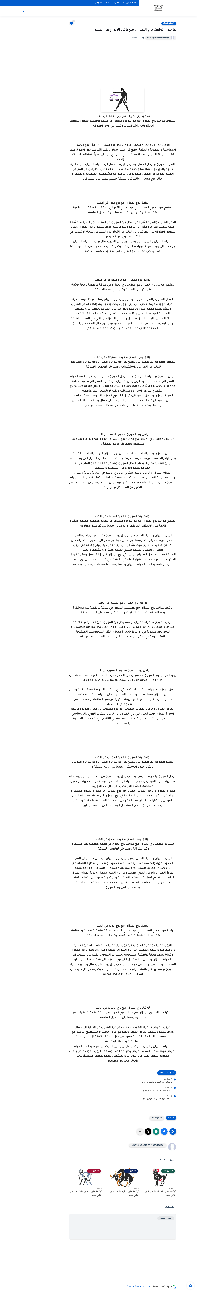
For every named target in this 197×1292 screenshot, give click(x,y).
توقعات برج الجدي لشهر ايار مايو (157, 1099)
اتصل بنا (116, 3)
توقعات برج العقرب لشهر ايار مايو (157, 1082)
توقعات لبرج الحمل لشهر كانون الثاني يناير (160, 1193)
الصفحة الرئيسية (129, 3)
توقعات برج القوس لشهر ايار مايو (157, 1091)
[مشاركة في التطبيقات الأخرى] (140, 1131)
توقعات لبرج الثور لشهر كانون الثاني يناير (124, 1193)
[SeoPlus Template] (174, 1287)
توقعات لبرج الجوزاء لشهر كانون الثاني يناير (86, 1193)
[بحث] (23, 11)
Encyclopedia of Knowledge (158, 38)
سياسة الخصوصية (101, 3)
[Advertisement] (122, 69)
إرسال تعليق (165, 1218)
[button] (164, 1131)
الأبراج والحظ (168, 23)
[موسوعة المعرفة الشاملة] (158, 8)
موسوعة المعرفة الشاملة (138, 1287)
